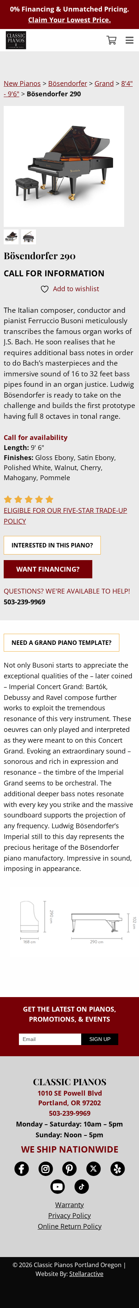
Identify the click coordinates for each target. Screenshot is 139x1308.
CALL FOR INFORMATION (54, 273)
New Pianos (22, 83)
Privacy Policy (69, 1215)
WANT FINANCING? (48, 569)
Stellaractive (86, 1274)
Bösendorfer (67, 83)
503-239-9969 (24, 601)
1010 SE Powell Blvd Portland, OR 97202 (69, 1098)
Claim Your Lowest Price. (69, 19)
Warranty (69, 1204)
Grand (104, 83)
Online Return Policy (70, 1226)
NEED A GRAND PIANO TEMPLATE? (61, 643)
